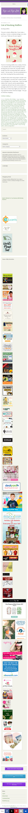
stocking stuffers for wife (14, 122)
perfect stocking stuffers (15, 113)
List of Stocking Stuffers (11, 25)
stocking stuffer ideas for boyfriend (15, 117)
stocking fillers (18, 114)
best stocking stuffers (11, 101)
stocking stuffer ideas (17, 115)
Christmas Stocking (9, 105)
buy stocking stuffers (9, 104)
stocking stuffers (13, 118)
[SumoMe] (25, 811)
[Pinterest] (16, 811)
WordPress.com (14, 807)
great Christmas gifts (12, 110)
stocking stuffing (8, 123)
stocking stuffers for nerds (17, 120)
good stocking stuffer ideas (13, 109)
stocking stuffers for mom (6, 120)
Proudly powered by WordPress (9, 805)
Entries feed (5, 796)
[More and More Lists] (14, 14)
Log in (3, 793)
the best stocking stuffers (20, 123)
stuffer (13, 123)
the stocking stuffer (5, 124)
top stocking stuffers (13, 124)
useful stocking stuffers (9, 125)
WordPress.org (5, 800)
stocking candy (11, 114)
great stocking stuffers (8, 111)
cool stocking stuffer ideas (16, 106)
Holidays (14, 99)
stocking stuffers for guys (21, 119)
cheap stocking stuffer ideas (19, 104)
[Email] (21, 811)
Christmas (7, 99)
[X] (11, 811)
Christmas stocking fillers (19, 105)
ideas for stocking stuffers (18, 111)
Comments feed (5, 798)
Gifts (11, 99)
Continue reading (6, 96)
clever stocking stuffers (6, 106)
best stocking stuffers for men (10, 102)
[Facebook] (7, 811)
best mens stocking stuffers (14, 100)
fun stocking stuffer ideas (13, 108)
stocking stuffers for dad (11, 119)
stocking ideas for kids (8, 115)
